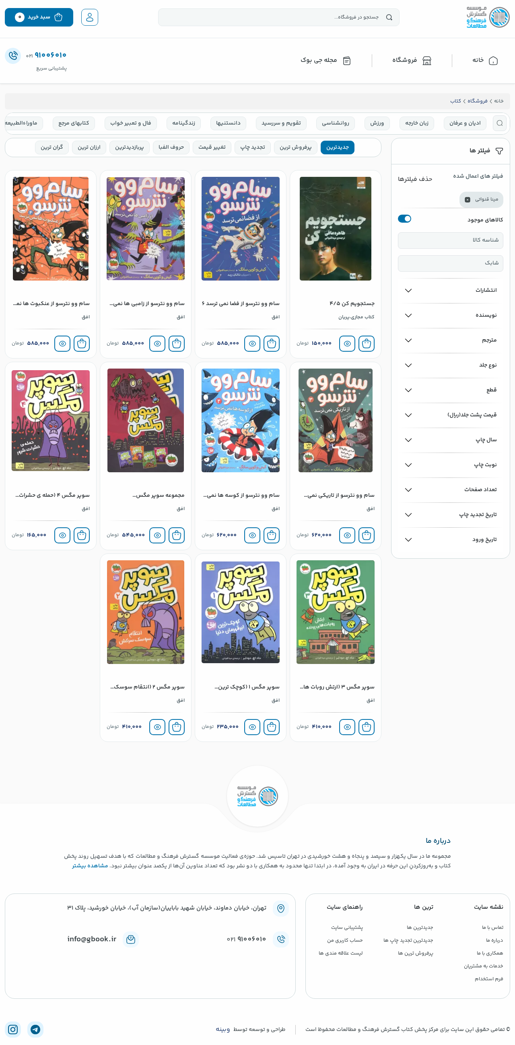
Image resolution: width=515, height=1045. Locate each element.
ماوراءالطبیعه (20, 123)
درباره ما (494, 940)
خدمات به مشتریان (483, 966)
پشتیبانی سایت (347, 928)
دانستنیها (228, 123)
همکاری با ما (490, 953)
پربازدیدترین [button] (129, 147)
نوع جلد (488, 365)
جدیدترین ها (420, 928)
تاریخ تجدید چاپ (478, 514)
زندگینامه (183, 123)
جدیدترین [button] (337, 147)
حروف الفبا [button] (171, 147)
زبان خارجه (416, 123)
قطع (491, 390)
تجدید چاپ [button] (252, 147)
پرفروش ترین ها (415, 953)
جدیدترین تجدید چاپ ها (408, 940)
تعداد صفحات (480, 490)
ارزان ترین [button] (89, 147)
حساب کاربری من (345, 940)
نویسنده (486, 315)
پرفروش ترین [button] (296, 147)
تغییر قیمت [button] (212, 147)
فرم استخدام (489, 979)
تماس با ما (492, 928)
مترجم (489, 340)
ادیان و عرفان (465, 123)
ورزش (377, 123)
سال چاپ (486, 440)
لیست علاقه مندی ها (341, 953)
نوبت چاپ (485, 465)
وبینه (223, 1030)
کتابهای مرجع (73, 123)
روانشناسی (335, 123)
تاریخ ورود (484, 539)
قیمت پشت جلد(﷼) (472, 415)
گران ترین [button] (52, 147)
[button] (499, 123)
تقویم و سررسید (281, 123)
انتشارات (486, 290)
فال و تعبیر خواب (130, 123)
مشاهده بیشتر (90, 866)
